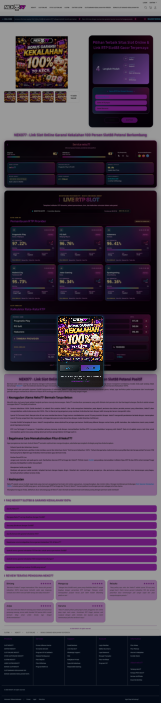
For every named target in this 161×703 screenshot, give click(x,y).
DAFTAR (90, 368)
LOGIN (69, 368)
